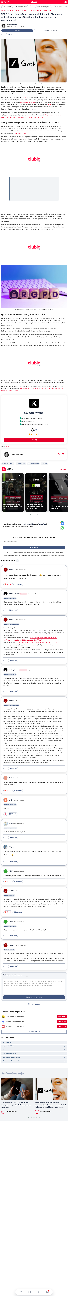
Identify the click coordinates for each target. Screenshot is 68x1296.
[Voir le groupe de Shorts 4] (37, 514)
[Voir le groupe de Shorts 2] (33, 514)
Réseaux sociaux (45, 10)
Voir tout (63, 469)
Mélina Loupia (13, 24)
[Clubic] (34, 2)
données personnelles (27, 102)
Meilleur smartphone (43, 7)
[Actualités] (20, 1292)
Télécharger (34, 439)
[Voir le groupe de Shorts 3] (35, 514)
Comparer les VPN (34, 1031)
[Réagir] (3, 34)
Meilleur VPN (7, 7)
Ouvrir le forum (35, 1004)
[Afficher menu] (2, 2)
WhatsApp (42, 524)
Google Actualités (27, 524)
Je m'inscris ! (34, 547)
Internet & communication (30, 10)
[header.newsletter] (8, 2)
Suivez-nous (17, 30)
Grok (49, 104)
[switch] (62, 2)
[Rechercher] (5, 2)
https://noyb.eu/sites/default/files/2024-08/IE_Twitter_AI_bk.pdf (38, 642)
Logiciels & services (14, 10)
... (11, 179)
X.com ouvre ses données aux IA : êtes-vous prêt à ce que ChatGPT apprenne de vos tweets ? (16, 1105)
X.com (24, 97)
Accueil (3, 10)
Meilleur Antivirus (21, 7)
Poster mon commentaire (34, 997)
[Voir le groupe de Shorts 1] (31, 514)
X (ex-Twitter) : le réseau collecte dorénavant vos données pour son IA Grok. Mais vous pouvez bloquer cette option (51, 1105)
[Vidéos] (29, 1292)
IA (31, 7)
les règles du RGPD (21, 133)
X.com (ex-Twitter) (34, 413)
